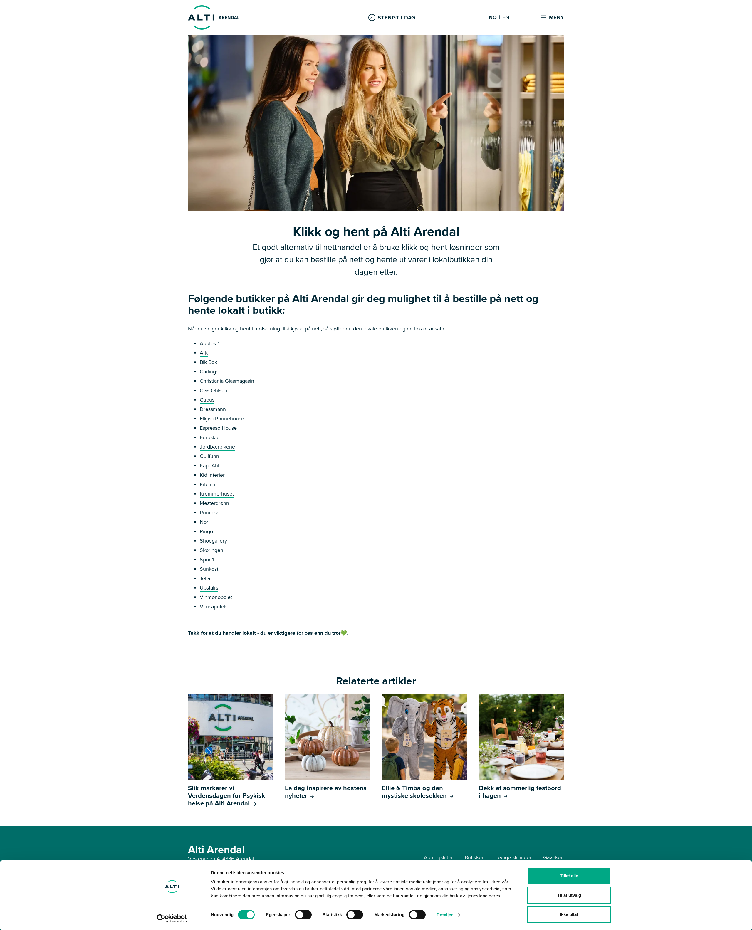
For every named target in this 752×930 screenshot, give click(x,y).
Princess (209, 512)
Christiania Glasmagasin (227, 381)
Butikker (474, 857)
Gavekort (553, 857)
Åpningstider (438, 857)
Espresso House (218, 428)
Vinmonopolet (216, 597)
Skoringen (211, 550)
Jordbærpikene (217, 447)
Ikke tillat (569, 914)
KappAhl (209, 465)
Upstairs (209, 588)
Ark (204, 353)
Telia (205, 578)
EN (506, 18)
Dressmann (213, 409)
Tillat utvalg (569, 895)
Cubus (207, 400)
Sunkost (209, 569)
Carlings (209, 371)
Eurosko (209, 437)
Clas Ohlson (213, 390)
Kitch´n (207, 484)
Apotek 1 (209, 343)
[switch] (303, 914)
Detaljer (445, 914)
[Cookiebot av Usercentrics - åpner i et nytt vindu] (172, 918)
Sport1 (207, 559)
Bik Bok (208, 362)
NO (493, 18)
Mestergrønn (214, 503)
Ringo (206, 531)
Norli (205, 522)
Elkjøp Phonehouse (222, 418)
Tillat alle (569, 875)
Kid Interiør (212, 475)
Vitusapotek (213, 606)
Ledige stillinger (513, 857)
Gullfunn (209, 456)
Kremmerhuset (217, 494)
